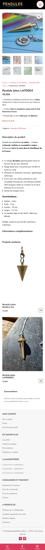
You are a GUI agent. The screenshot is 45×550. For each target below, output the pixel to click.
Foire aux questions (9, 493)
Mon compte (7, 419)
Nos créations (7, 448)
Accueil (4, 82)
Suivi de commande (10, 489)
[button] (40, 4)
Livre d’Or (6, 440)
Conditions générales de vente (14, 514)
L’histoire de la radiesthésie (12, 464)
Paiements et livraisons (11, 485)
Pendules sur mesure (10, 452)
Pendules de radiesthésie (18, 82)
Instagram (37, 548)
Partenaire (6, 522)
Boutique (7, 548)
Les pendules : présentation (12, 468)
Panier (4, 423)
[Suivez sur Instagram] (24, 538)
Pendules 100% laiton (18, 128)
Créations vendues (9, 444)
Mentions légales (8, 518)
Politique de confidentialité (12, 510)
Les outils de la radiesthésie (12, 472)
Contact (5, 497)
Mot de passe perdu (10, 427)
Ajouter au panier (41, 310)
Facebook (22, 548)
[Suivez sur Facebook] (20, 538)
